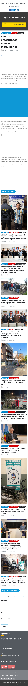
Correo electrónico (6, 619)
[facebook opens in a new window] (10, 10)
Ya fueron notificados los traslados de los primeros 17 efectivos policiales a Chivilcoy (13, 450)
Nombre (3, 612)
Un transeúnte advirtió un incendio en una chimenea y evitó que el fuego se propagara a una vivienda (14, 416)
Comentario (4, 600)
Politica (17, 6)
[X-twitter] (13, 666)
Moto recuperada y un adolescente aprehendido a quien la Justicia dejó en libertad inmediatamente (13, 581)
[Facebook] (9, 666)
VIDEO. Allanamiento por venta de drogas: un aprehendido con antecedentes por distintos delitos (13, 237)
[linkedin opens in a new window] (15, 10)
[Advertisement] (14, 102)
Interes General (23, 3)
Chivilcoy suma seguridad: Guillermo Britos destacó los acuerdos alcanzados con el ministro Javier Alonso (11, 546)
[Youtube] (5, 666)
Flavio (4, 241)
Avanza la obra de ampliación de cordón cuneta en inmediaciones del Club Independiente (13, 302)
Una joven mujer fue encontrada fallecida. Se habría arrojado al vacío (13, 382)
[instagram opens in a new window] (18, 10)
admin (4, 50)
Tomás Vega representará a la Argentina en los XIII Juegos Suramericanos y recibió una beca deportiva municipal (13, 269)
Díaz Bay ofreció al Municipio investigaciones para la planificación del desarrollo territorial (11, 334)
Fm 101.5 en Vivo (5, 3)
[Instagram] (2, 666)
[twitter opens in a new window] (12, 10)
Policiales (11, 6)
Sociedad (16, 3)
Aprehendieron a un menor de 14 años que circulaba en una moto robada (13, 511)
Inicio (11, 3)
